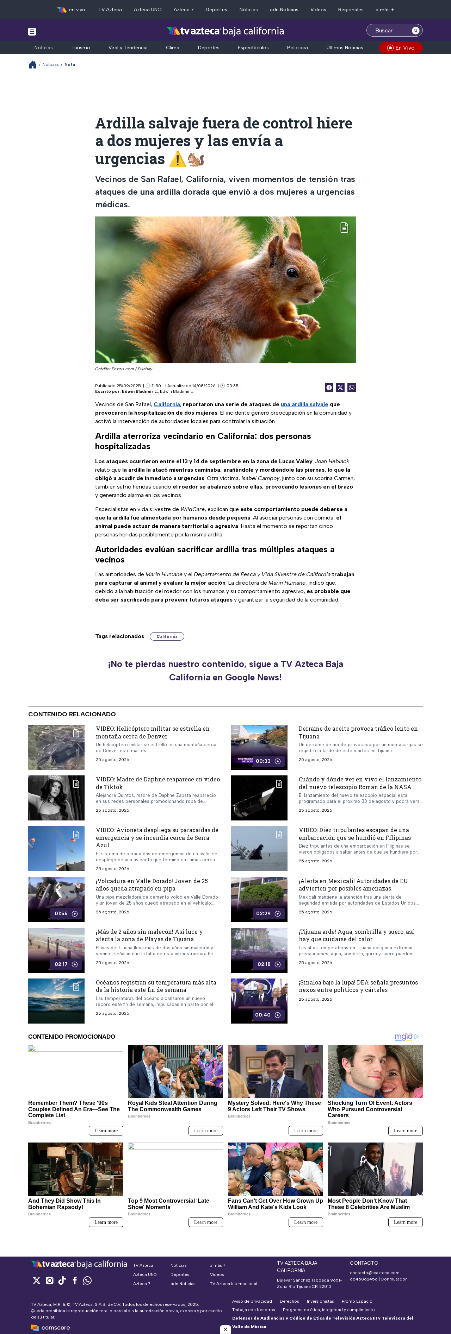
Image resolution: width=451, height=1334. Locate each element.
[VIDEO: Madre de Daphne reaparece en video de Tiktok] (56, 797)
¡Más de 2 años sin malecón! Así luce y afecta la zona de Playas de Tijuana (149, 935)
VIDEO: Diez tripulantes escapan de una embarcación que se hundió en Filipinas (355, 833)
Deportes (216, 10)
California (167, 636)
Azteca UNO (148, 10)
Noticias (249, 10)
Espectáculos (253, 48)
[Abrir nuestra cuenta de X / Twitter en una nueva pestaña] (36, 1280)
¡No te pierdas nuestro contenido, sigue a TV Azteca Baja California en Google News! (225, 670)
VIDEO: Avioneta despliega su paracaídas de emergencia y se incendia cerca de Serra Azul (157, 837)
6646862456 (364, 1279)
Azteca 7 (184, 10)
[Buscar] (416, 30)
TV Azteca (110, 10)
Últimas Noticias (345, 48)
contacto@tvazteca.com (375, 1272)
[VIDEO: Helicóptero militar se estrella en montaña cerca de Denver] (56, 747)
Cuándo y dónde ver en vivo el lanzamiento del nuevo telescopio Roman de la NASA (360, 783)
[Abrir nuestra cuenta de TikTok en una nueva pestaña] (62, 1280)
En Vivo (405, 47)
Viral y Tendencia (128, 48)
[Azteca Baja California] (225, 31)
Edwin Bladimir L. (140, 391)
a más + (385, 10)
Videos (318, 10)
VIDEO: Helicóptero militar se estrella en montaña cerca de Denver (153, 732)
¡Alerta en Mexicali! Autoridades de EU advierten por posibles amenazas (353, 884)
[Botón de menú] (32, 31)
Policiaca (297, 48)
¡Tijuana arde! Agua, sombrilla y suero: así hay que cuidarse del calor (356, 935)
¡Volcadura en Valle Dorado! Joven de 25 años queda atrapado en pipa (152, 884)
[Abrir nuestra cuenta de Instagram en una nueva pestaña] (49, 1280)
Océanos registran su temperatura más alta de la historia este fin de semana (156, 986)
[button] (225, 1329)
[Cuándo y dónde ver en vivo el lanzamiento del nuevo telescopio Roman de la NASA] (259, 797)
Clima (172, 48)
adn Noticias (284, 10)
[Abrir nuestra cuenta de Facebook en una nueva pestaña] (74, 1280)
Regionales (351, 10)
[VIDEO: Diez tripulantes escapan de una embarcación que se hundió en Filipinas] (259, 848)
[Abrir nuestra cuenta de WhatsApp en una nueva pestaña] (87, 1280)
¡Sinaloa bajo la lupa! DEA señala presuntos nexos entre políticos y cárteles (358, 986)
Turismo (81, 48)
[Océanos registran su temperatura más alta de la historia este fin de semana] (56, 1001)
